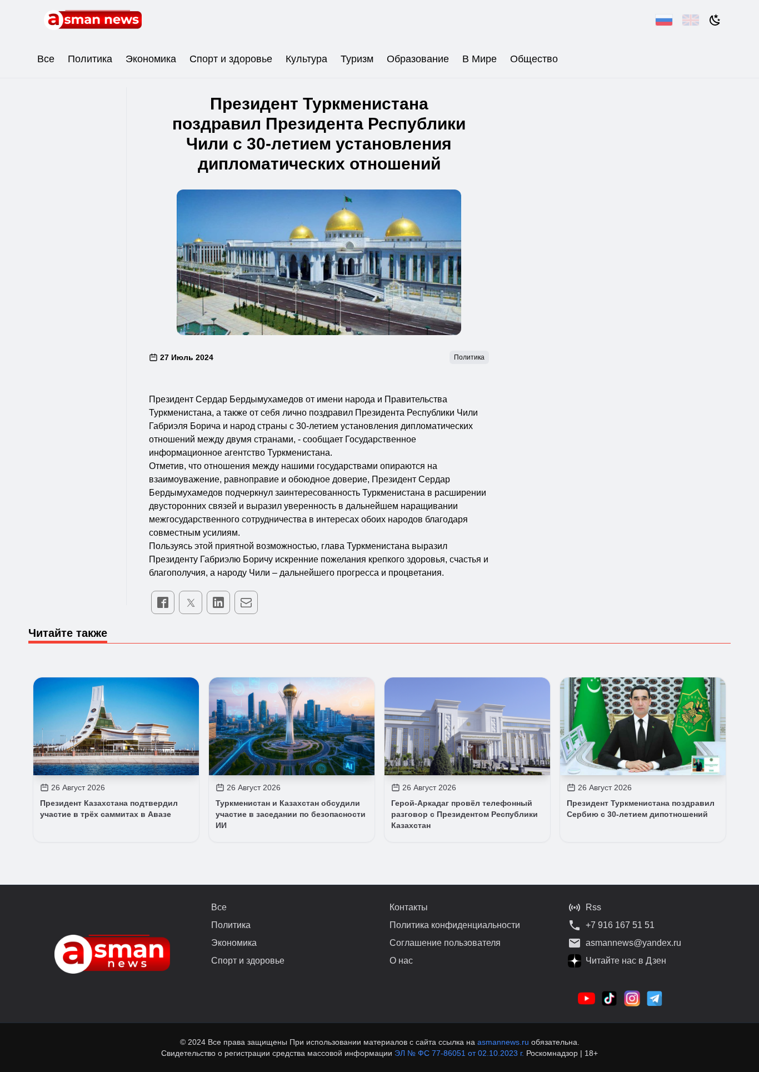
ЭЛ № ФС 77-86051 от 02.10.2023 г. (460, 1053)
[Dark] (715, 20)
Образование (418, 58)
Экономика (151, 58)
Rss (593, 907)
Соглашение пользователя (445, 943)
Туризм (357, 58)
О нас (401, 960)
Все (45, 58)
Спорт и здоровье (230, 58)
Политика (90, 58)
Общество (534, 58)
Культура (306, 58)
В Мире (479, 58)
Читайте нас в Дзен (626, 960)
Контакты (409, 907)
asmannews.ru (503, 1042)
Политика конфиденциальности (455, 925)
